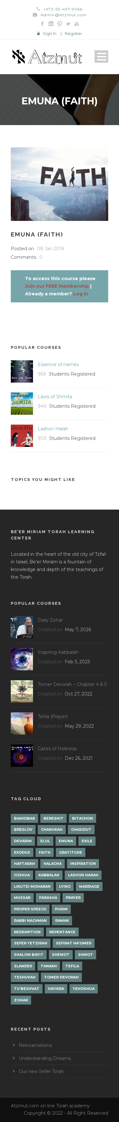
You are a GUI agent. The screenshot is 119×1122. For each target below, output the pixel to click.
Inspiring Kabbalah (58, 652)
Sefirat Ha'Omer (73, 943)
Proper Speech (30, 909)
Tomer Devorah (61, 977)
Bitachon (82, 818)
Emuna (66, 841)
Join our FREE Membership (57, 286)
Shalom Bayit (28, 954)
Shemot (60, 954)
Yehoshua (84, 988)
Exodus (22, 852)
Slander (23, 966)
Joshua (22, 875)
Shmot (85, 954)
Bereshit (53, 818)
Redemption (27, 932)
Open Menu (101, 56)
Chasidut (81, 829)
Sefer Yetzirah (30, 943)
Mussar (22, 897)
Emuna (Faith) (37, 234)
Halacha (52, 863)
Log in (80, 294)
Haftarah (24, 863)
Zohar (21, 1000)
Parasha (48, 897)
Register (73, 33)
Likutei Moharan (32, 886)
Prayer (73, 897)
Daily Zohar (50, 620)
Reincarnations (35, 1045)
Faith (44, 852)
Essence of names (58, 364)
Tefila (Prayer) (53, 716)
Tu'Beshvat (26, 988)
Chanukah (52, 829)
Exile (87, 841)
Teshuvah (25, 977)
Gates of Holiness (57, 749)
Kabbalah (48, 875)
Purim (61, 909)
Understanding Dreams (45, 1058)
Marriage (89, 886)
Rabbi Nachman (30, 920)
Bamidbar (24, 818)
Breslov (23, 829)
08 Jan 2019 (50, 248)
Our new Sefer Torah (41, 1071)
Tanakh (49, 966)
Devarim (23, 841)
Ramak (62, 920)
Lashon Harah (53, 429)
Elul (45, 841)
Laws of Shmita (55, 396)
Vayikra (56, 988)
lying (64, 886)
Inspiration (83, 863)
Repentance (62, 932)
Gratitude (70, 852)
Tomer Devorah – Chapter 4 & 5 (72, 684)
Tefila (72, 966)
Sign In (49, 33)
